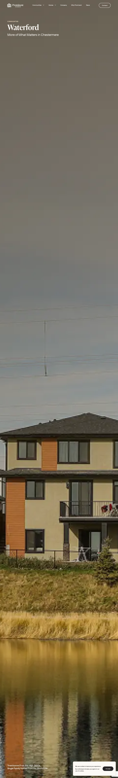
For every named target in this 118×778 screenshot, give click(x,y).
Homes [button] (51, 5)
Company (63, 5)
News (88, 5)
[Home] (15, 5)
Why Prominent (76, 5)
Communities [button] (36, 5)
